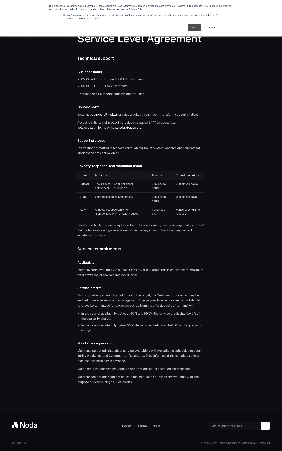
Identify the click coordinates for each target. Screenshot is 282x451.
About (156, 425)
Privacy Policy (208, 442)
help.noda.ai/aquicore (126, 127)
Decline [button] (211, 27)
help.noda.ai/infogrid (91, 127)
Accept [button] (194, 27)
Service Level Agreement (256, 442)
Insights (142, 425)
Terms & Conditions (229, 442)
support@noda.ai (106, 114)
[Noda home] (24, 425)
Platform (127, 425)
